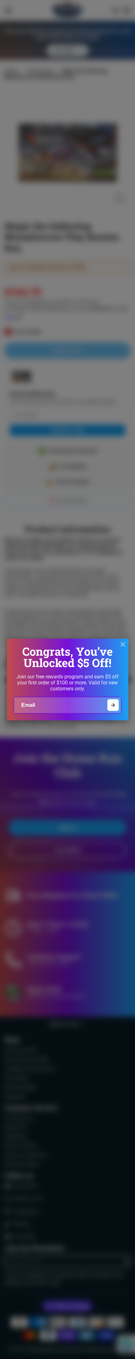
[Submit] (113, 705)
